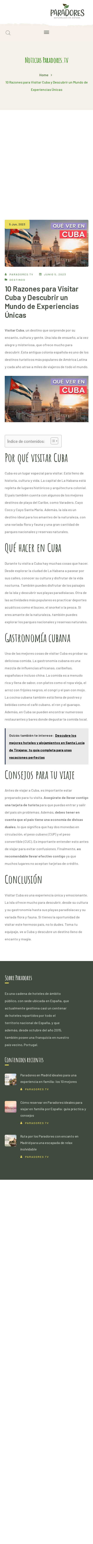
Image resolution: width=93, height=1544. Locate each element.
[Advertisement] (46, 158)
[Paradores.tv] (67, 11)
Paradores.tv (21, 274)
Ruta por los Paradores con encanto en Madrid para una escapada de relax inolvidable (49, 1142)
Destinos (17, 279)
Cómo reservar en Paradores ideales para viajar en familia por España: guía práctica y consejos (53, 1108)
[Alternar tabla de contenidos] (52, 441)
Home (43, 75)
